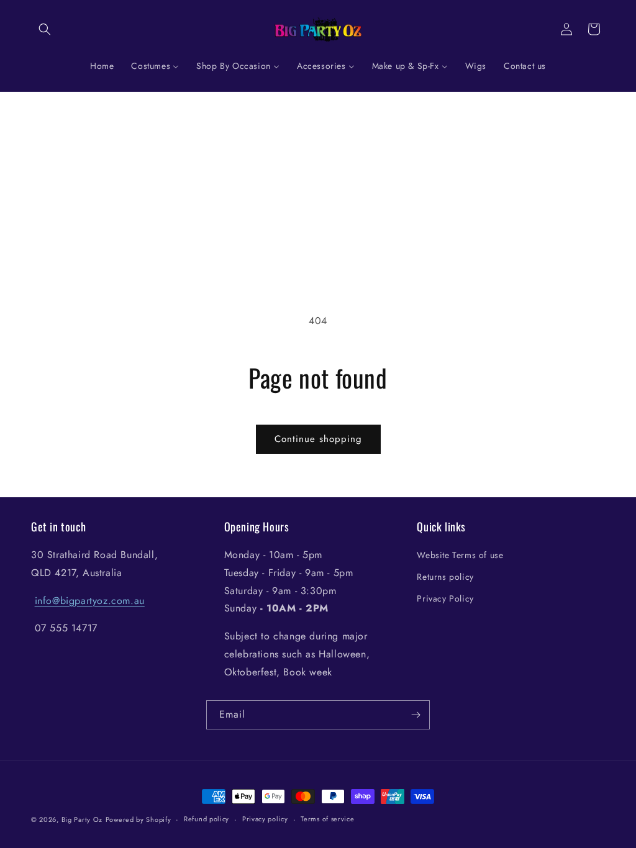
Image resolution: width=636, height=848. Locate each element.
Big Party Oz (81, 819)
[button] (44, 29)
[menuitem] (101, 66)
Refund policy (206, 819)
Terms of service (327, 819)
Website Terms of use (460, 555)
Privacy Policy (445, 598)
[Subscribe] (415, 714)
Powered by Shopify (138, 819)
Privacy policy (265, 819)
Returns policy (445, 577)
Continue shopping (318, 439)
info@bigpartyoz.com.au (90, 600)
